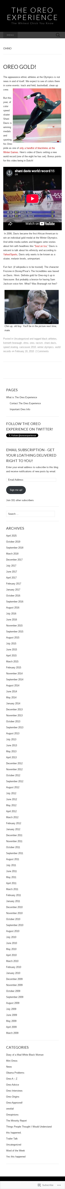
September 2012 (14, 781)
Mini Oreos (12, 1060)
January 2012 (13, 829)
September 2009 (14, 997)
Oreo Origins (12, 1096)
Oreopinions (12, 1114)
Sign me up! (16, 490)
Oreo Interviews (14, 1090)
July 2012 (11, 793)
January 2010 (13, 973)
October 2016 (13, 595)
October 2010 (13, 919)
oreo (32, 343)
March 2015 (12, 661)
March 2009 (12, 1033)
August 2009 (12, 1003)
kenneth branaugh (12, 343)
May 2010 (11, 949)
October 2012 (13, 775)
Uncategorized (21, 338)
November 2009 (14, 985)
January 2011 (13, 901)
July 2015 (11, 643)
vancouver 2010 (27, 347)
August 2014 (12, 685)
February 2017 (13, 583)
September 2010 (14, 925)
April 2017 (11, 577)
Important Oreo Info (20, 409)
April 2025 (11, 535)
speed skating (10, 347)
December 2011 (14, 835)
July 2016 (11, 613)
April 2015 (11, 655)
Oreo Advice (12, 1084)
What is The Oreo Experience (21, 397)
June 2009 (11, 1015)
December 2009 (14, 979)
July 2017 (11, 565)
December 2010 (14, 907)
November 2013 (14, 715)
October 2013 (13, 721)
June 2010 (11, 943)
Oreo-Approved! (14, 1102)
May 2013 (11, 751)
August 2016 (12, 607)
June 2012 (11, 799)
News (9, 1066)
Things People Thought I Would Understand (29, 1126)
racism (39, 343)
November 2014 (14, 673)
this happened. (13, 1132)
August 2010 (12, 931)
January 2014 (13, 703)
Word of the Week (15, 1150)
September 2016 (14, 601)
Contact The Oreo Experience (25, 403)
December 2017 (14, 559)
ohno (25, 343)
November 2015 (14, 625)
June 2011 (11, 871)
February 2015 (13, 667)
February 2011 (13, 895)
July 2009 (11, 1009)
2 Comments (42, 351)
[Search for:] (58, 35)
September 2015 (14, 631)
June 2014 (11, 691)
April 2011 (11, 883)
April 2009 (11, 1027)
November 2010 (14, 913)
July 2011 (11, 865)
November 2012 (14, 769)
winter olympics (45, 347)
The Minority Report (16, 1120)
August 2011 (12, 859)
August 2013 (12, 733)
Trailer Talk (12, 1138)
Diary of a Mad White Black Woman (25, 1054)
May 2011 (11, 877)
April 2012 (11, 811)
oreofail (10, 1108)
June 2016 (11, 619)
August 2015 (12, 637)
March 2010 (12, 961)
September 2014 (14, 679)
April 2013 (11, 757)
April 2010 (11, 955)
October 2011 (13, 847)
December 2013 (14, 709)
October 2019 (13, 541)
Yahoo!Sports (10, 254)
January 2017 (13, 589)
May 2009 (11, 1021)
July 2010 (11, 937)
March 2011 (12, 889)
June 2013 (11, 745)
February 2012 (13, 823)
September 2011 (14, 853)
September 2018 (14, 547)
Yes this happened (15, 1156)
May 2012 (11, 805)
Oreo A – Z (11, 1078)
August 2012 (12, 787)
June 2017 (11, 571)
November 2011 (14, 841)
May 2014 (11, 697)
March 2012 (12, 817)
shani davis (50, 343)
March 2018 (12, 553)
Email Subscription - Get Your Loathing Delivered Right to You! (31, 455)
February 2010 (13, 967)
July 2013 (11, 739)
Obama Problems (15, 1072)
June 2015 (11, 649)
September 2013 (14, 727)
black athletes (49, 338)
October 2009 (13, 991)
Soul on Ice (41, 246)
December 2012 (14, 763)
